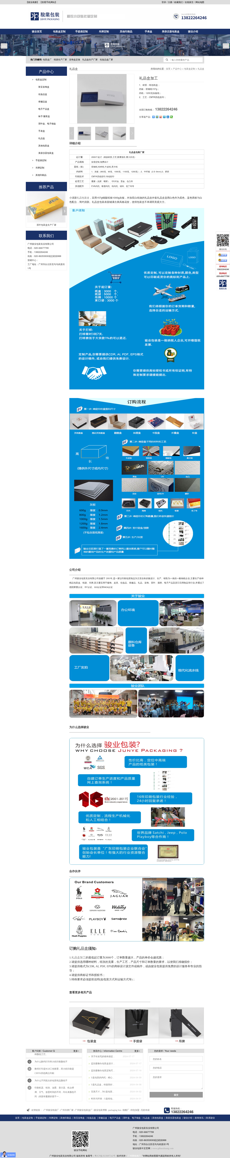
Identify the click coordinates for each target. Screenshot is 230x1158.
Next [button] (132, 133)
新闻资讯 (199, 1118)
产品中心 (177, 69)
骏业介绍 (193, 31)
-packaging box (114, 1110)
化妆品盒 (42, 94)
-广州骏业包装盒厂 (83, 1110)
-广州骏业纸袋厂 (51, 1110)
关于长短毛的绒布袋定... (102, 1056)
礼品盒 (41, 138)
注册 (170, 2)
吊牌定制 (104, 31)
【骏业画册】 (32, 2)
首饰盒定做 (74, 59)
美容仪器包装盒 (170, 31)
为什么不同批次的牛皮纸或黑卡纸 (51, 1089)
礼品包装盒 (83, 197)
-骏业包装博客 (100, 1110)
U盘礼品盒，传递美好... (102, 1084)
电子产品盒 (43, 109)
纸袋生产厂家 (60, 59)
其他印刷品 (126, 31)
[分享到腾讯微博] (164, 117)
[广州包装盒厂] (115, 45)
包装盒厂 (47, 59)
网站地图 (199, 2)
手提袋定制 (81, 31)
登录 (164, 2)
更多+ (76, 1051)
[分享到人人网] (168, 117)
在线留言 (189, 2)
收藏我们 (178, 2)
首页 (168, 69)
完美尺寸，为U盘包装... (102, 1091)
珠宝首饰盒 (43, 87)
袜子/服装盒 (44, 116)
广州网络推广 (134, 1156)
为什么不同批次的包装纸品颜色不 (51, 1065)
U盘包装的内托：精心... (102, 1077)
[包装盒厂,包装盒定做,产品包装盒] (92, 1026)
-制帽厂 (125, 1110)
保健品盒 (42, 101)
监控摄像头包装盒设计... (102, 1063)
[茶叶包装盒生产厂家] (46, 207)
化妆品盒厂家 (106, 59)
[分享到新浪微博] (160, 117)
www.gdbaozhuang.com (163, 1148)
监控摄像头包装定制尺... (102, 1070)
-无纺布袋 (145, 1110)
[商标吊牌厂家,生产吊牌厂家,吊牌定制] (181, 1026)
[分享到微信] (171, 117)
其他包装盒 (43, 146)
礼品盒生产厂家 (90, 59)
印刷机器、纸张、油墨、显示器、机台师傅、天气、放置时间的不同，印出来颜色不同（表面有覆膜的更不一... (55, 1077)
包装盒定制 (59, 31)
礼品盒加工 (79, 957)
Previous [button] (64, 106)
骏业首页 (37, 31)
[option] (101, 98)
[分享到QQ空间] (157, 117)
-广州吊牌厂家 (67, 1110)
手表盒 (148, 31)
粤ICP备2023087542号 (105, 1156)
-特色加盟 (134, 1110)
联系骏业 (210, 1118)
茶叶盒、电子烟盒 (47, 124)
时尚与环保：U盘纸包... (102, 1099)
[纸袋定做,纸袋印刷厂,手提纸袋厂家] (137, 1026)
